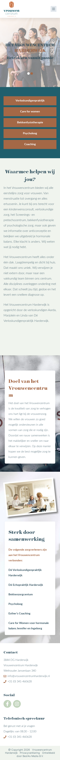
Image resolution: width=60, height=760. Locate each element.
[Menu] (53, 9)
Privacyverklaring (30, 752)
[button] (28, 73)
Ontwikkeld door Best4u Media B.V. (36, 754)
